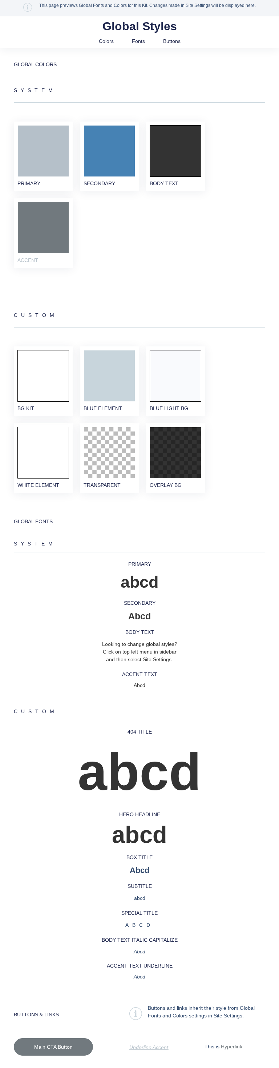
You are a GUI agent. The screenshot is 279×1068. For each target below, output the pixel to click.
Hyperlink (231, 1046)
